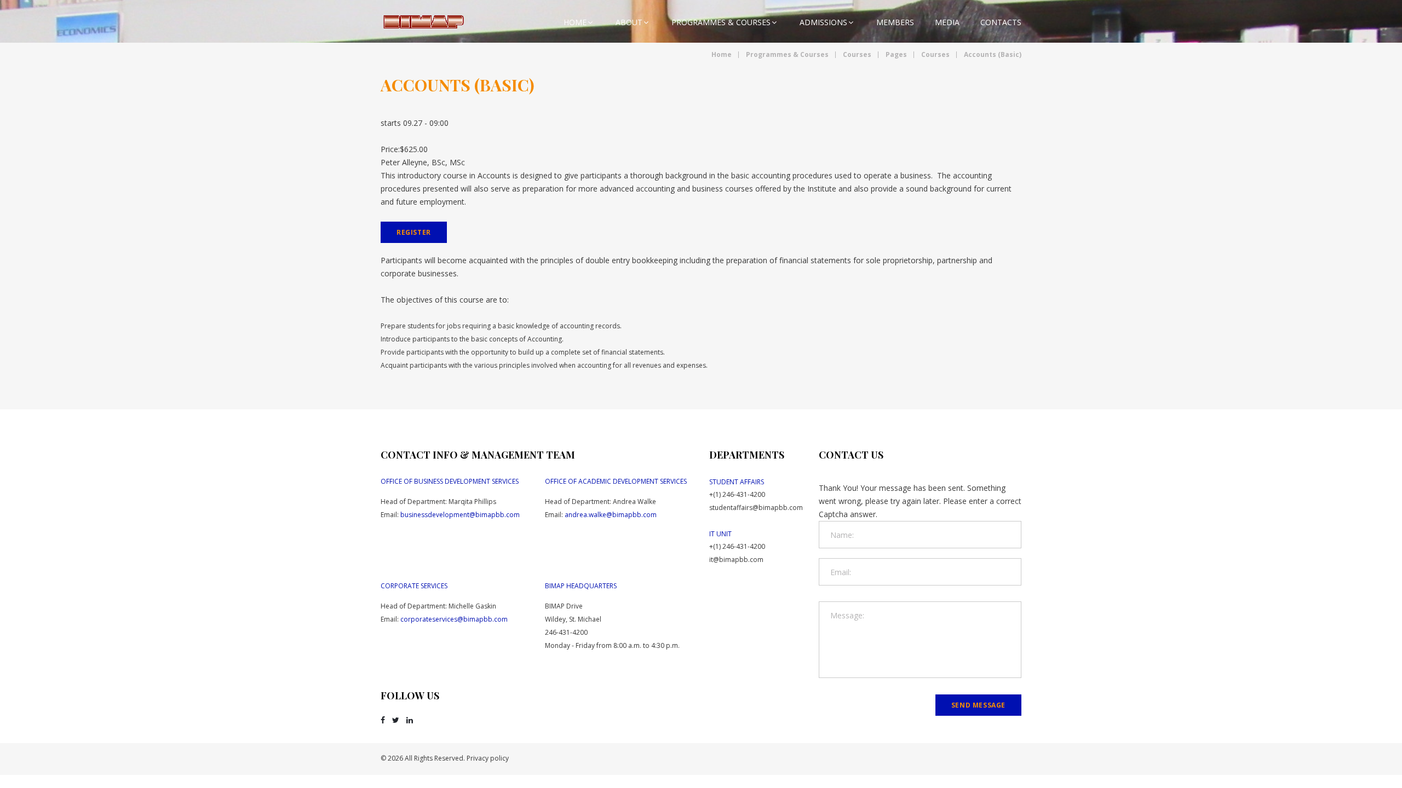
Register (414, 232)
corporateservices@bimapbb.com (454, 619)
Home (575, 22)
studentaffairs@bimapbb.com (756, 507)
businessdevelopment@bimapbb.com (460, 514)
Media (947, 22)
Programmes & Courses (721, 22)
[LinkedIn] (409, 720)
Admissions (823, 22)
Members (895, 22)
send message (978, 705)
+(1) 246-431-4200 (737, 494)
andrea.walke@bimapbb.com (611, 514)
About (629, 22)
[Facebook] (383, 720)
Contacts (1000, 22)
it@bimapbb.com (736, 559)
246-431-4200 (566, 632)
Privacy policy (488, 758)
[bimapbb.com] (423, 22)
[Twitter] (395, 720)
